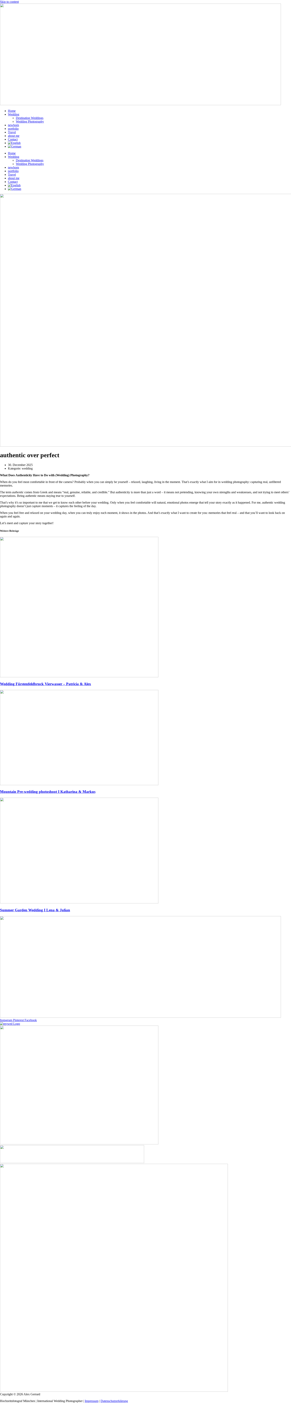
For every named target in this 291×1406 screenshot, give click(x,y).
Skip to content (9, 1)
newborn (13, 125)
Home (12, 110)
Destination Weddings (29, 118)
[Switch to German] (14, 146)
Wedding (13, 114)
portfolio (13, 128)
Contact (13, 139)
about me (13, 135)
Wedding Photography (30, 121)
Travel (12, 132)
